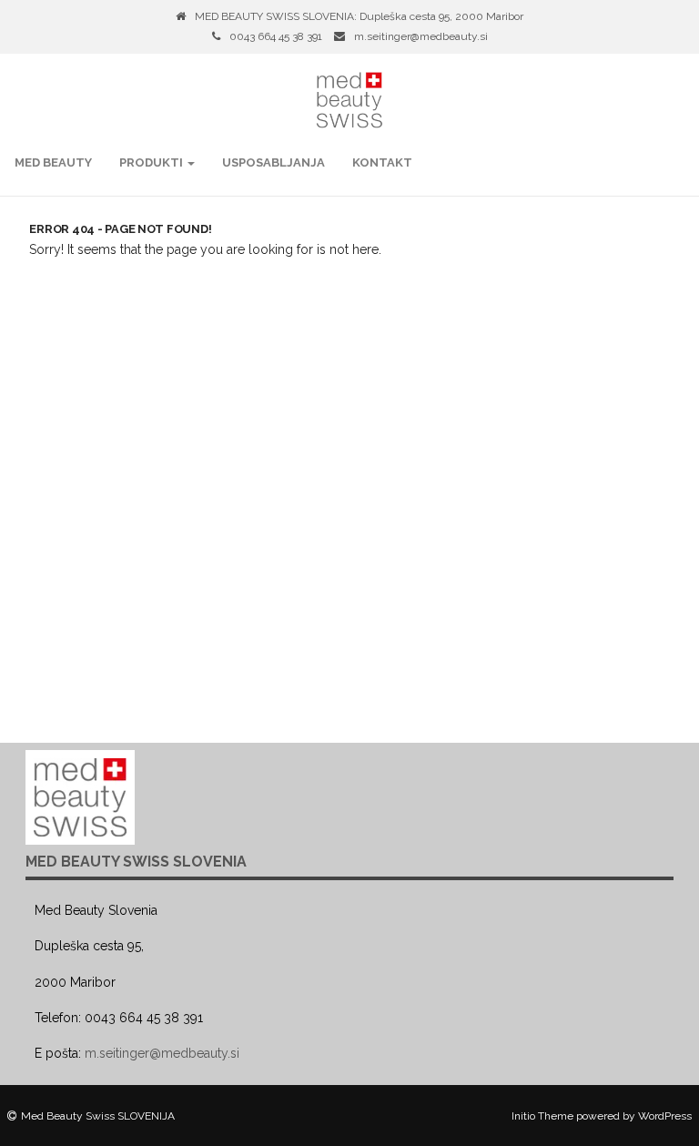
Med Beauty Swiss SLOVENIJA (98, 1116)
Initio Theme (542, 1116)
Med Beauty (53, 162)
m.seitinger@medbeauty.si (421, 36)
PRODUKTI (152, 162)
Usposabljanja (273, 162)
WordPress (665, 1116)
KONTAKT (382, 162)
